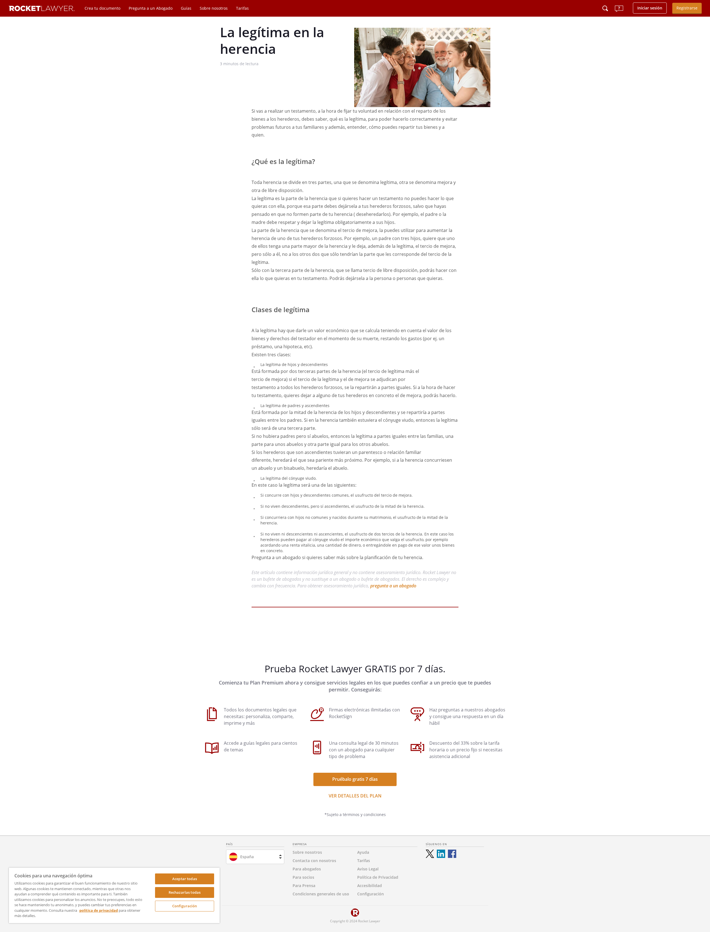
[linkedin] (441, 854)
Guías (186, 8)
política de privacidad (98, 910)
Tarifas (242, 8)
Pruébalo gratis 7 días (355, 779)
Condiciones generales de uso (321, 893)
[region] (114, 895)
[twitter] (430, 854)
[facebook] (452, 854)
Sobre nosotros (214, 8)
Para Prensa (304, 885)
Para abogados (307, 869)
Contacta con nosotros (314, 860)
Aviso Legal (368, 869)
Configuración (184, 905)
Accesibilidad (369, 885)
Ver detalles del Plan (355, 796)
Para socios (303, 877)
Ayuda (363, 852)
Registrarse (687, 8)
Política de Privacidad (377, 877)
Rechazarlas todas (185, 892)
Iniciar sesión (649, 8)
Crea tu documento (102, 8)
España (247, 856)
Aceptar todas (184, 878)
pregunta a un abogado (393, 586)
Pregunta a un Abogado (151, 8)
